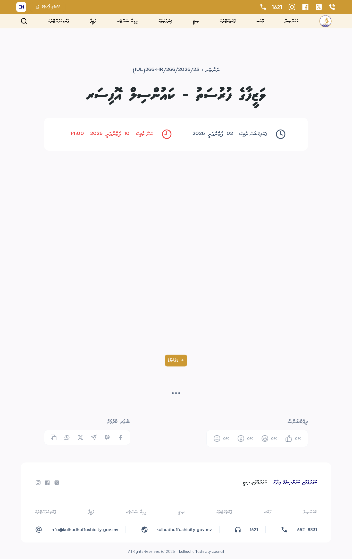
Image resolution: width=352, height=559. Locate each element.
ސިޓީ (196, 21)
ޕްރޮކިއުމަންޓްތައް (58, 21)
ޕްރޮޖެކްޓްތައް (228, 21)
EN (21, 7)
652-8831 (307, 529)
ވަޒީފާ (93, 21)
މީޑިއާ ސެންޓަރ (127, 21)
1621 (277, 7)
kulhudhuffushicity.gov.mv (184, 529)
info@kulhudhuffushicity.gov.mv (84, 529)
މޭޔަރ (260, 21)
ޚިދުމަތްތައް (165, 21)
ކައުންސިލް (292, 21)
